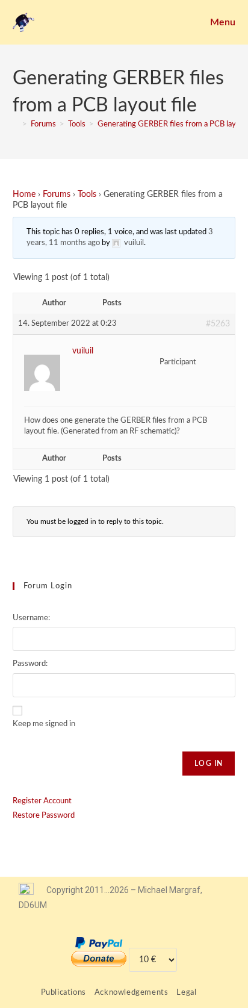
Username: (31, 618)
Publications (63, 993)
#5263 (218, 324)
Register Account (42, 801)
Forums (56, 194)
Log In (208, 763)
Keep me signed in (44, 724)
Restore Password (44, 816)
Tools (87, 194)
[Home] (16, 124)
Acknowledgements (132, 993)
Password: (30, 664)
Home (24, 194)
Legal (186, 993)
